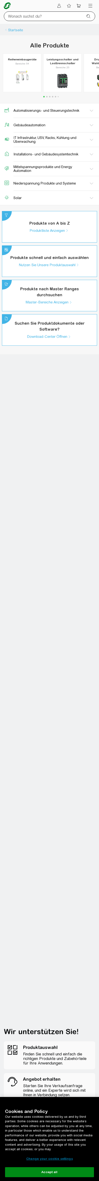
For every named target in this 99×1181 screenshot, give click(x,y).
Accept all (49, 1172)
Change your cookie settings (49, 1158)
